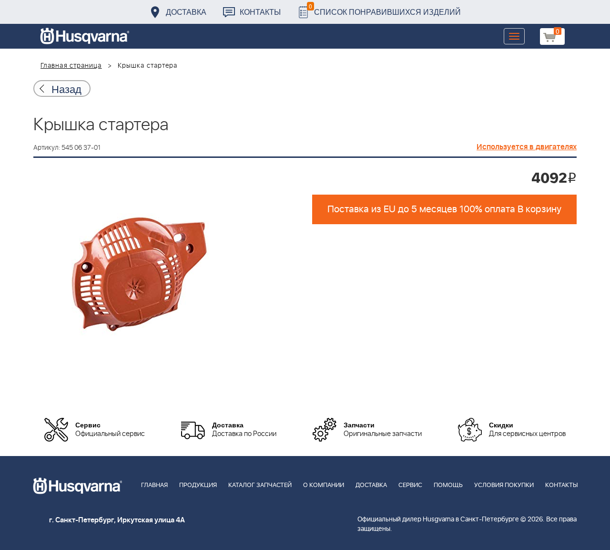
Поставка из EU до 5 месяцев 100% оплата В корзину (444, 209)
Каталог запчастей (260, 485)
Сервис (410, 485)
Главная (154, 485)
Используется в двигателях (527, 147)
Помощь (448, 485)
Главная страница (71, 66)
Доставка (186, 11)
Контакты (260, 11)
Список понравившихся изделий (385, 9)
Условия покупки (504, 485)
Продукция (198, 485)
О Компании (323, 485)
